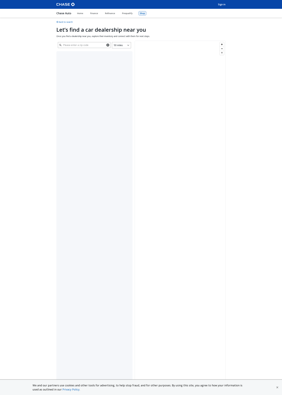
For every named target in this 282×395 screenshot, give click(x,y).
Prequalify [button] (127, 13)
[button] (277, 387)
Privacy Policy (70, 389)
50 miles (118, 45)
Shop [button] (142, 13)
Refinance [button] (110, 13)
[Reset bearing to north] (222, 53)
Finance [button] (94, 13)
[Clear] (107, 45)
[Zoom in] (222, 44)
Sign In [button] (221, 4)
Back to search (65, 22)
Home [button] (80, 13)
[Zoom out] (222, 49)
